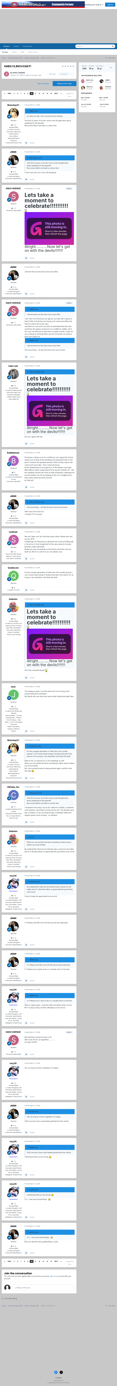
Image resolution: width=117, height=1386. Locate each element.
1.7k (14, 208)
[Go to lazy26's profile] (13, 884)
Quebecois (13, 568)
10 (31, 93)
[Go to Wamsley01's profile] (13, 113)
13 (43, 93)
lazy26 (13, 876)
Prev (9, 93)
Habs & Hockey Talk (33, 75)
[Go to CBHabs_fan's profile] (13, 795)
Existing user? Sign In (93, 5)
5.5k (14, 125)
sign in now (54, 1276)
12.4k (14, 172)
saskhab (13, 532)
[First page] (4, 93)
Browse (6, 46)
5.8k (14, 619)
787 (14, 807)
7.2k (14, 896)
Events (14, 52)
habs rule (13, 366)
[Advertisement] (58, 26)
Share (53, 74)
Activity (16, 46)
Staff (22, 52)
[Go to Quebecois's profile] (13, 576)
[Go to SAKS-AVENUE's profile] (6, 74)
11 (35, 93)
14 (47, 93)
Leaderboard (27, 46)
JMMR (13, 152)
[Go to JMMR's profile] (13, 160)
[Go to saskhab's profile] (13, 540)
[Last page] (61, 93)
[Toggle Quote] (28, 111)
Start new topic (43, 84)
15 (51, 93)
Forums (5, 52)
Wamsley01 (13, 105)
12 (39, 93)
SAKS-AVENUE (19, 73)
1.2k (14, 706)
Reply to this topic (64, 84)
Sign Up (110, 4)
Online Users (32, 52)
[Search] (112, 46)
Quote (32, 143)
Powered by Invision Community (58, 1382)
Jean (13, 686)
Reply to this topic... (23, 1288)
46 (14, 472)
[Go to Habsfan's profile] (13, 607)
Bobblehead (13, 453)
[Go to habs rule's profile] (13, 374)
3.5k (14, 552)
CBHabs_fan (13, 787)
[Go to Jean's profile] (13, 695)
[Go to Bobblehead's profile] (13, 461)
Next (56, 93)
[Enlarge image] (26, 210)
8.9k (14, 386)
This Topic (103, 46)
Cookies (58, 1378)
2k (14, 588)
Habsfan (13, 599)
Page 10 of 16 (69, 95)
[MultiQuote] (26, 143)
